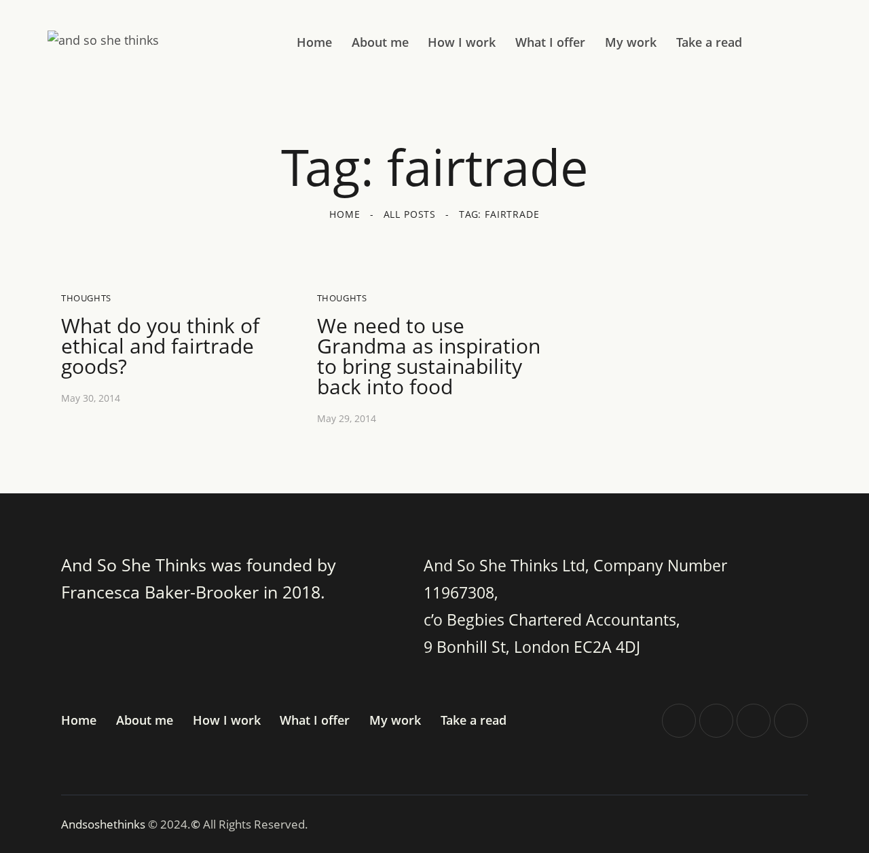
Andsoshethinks (104, 824)
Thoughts (86, 298)
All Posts (410, 214)
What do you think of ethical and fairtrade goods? (160, 346)
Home (344, 214)
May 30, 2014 (90, 398)
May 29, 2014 (346, 418)
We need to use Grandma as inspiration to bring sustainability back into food (428, 356)
